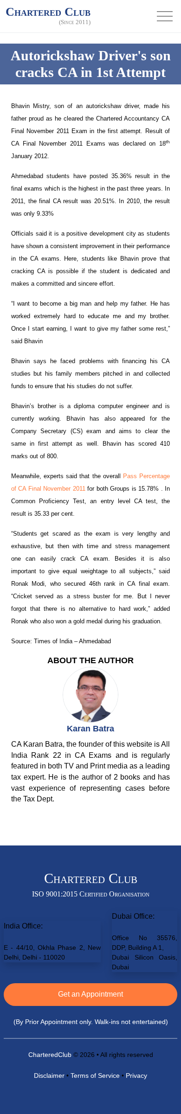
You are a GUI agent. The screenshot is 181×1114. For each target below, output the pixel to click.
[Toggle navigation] (164, 16)
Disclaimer (49, 1075)
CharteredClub (49, 1054)
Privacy (136, 1075)
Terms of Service (95, 1075)
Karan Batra (90, 728)
